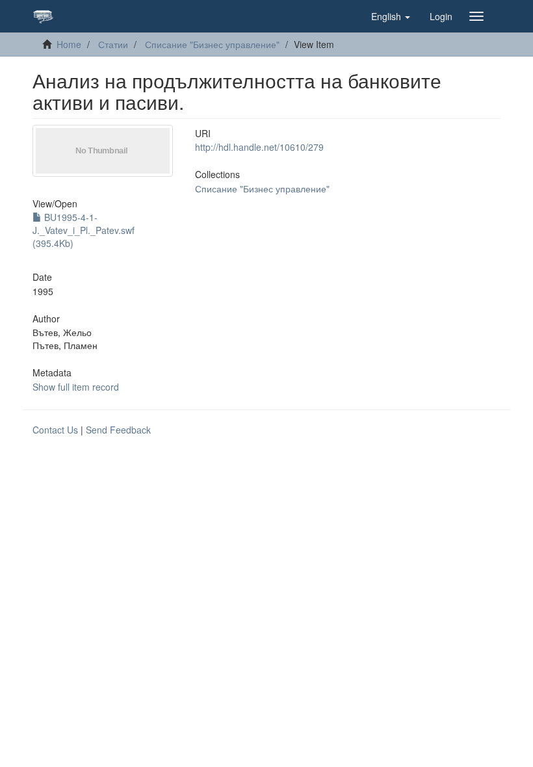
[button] (390, 16)
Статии (113, 44)
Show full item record (75, 386)
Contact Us (55, 429)
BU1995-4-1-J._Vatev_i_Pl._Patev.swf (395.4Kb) (83, 230)
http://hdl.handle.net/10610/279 (259, 146)
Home (69, 44)
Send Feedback (118, 429)
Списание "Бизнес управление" (212, 44)
